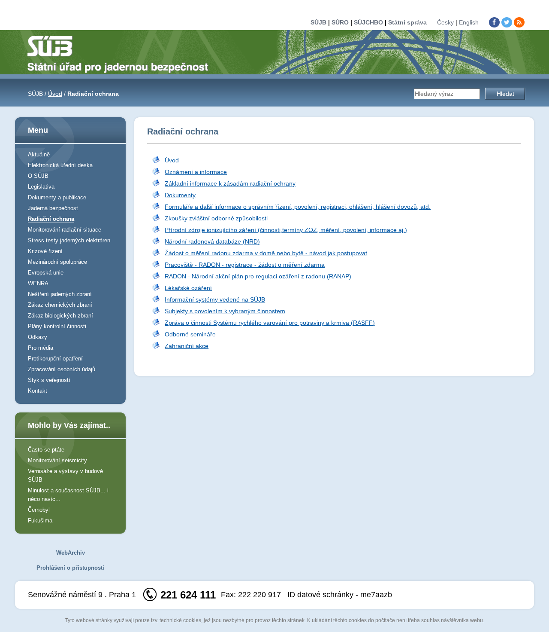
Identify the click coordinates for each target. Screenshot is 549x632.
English (469, 22)
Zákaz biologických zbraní (60, 315)
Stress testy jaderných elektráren (69, 240)
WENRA (38, 283)
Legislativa (41, 186)
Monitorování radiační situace (64, 229)
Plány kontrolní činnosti (57, 326)
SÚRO (340, 22)
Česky (445, 22)
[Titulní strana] (121, 53)
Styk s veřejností (49, 380)
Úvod (55, 93)
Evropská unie (45, 272)
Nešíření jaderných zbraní (60, 294)
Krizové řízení (45, 251)
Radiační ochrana (51, 219)
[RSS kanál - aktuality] (519, 22)
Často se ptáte (46, 449)
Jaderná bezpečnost (53, 208)
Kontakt (37, 391)
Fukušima (40, 520)
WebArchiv (70, 553)
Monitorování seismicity (57, 460)
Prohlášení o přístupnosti (70, 568)
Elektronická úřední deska (60, 165)
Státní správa (407, 22)
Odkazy (37, 337)
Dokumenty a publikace (57, 197)
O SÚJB (38, 176)
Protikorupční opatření (55, 358)
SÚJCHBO (368, 22)
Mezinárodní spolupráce (57, 262)
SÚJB (318, 22)
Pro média (40, 348)
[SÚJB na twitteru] (506, 22)
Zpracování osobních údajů (61, 369)
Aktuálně (39, 154)
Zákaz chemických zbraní (60, 305)
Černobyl (39, 510)
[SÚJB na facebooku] (494, 22)
